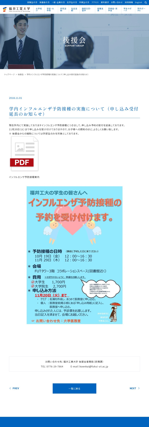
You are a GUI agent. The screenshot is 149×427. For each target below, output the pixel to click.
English (138, 2)
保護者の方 (44, 2)
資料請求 (105, 2)
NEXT (133, 388)
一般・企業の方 (58, 2)
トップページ (9, 74)
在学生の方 (72, 2)
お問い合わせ (117, 2)
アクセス (95, 2)
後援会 (21, 74)
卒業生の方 (84, 2)
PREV (16, 388)
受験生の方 (32, 2)
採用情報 (129, 2)
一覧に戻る (74, 388)
